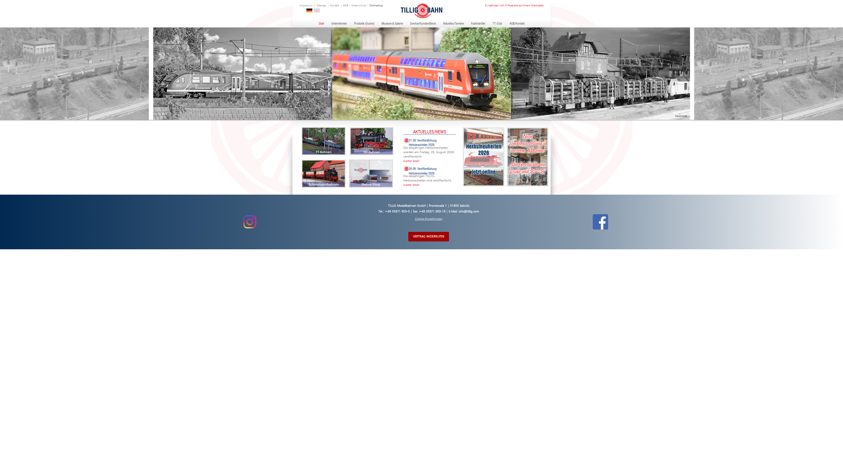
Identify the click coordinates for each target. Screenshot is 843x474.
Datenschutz (358, 5)
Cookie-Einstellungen (429, 219)
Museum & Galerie (392, 23)
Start (321, 23)
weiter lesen (411, 161)
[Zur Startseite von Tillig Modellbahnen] (421, 10)
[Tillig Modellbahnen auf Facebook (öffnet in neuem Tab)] (600, 221)
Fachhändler (478, 23)
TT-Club (497, 23)
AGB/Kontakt (517, 23)
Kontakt (334, 5)
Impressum (306, 5)
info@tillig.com (469, 211)
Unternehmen (339, 23)
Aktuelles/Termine (453, 23)
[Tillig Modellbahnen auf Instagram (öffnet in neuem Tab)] (250, 221)
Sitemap (321, 5)
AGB (345, 5)
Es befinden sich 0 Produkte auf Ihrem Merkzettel (514, 5)
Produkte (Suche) (364, 23)
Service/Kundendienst (423, 23)
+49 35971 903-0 (397, 211)
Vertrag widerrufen (428, 236)
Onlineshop (376, 5)
